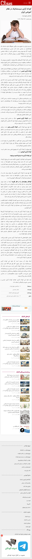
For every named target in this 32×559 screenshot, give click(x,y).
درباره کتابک (27, 517)
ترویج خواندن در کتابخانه (25, 450)
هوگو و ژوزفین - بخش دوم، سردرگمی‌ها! (13, 355)
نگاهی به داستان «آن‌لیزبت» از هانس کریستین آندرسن (12, 334)
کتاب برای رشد (27, 470)
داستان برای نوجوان (26, 507)
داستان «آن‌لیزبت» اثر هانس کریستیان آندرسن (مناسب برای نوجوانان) (12, 383)
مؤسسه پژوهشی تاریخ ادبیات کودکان (22, 534)
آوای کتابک (28, 527)
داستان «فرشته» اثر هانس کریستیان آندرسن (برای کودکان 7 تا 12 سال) (11, 362)
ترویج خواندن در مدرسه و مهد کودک (23, 457)
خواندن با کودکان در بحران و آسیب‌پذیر (22, 464)
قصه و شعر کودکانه (26, 497)
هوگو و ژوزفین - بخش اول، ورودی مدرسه (11, 396)
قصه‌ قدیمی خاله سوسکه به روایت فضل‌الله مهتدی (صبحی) (11, 411)
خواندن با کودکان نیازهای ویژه (24, 460)
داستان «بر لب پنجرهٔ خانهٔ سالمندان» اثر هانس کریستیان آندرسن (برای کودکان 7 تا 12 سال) (11, 376)
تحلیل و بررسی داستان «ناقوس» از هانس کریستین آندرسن (11, 320)
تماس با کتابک (27, 520)
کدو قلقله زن (16, 426)
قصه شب (28, 501)
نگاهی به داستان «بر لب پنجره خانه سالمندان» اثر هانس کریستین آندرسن (11, 348)
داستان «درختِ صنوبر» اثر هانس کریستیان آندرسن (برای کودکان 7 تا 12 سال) (11, 404)
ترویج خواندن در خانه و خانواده (24, 454)
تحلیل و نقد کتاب (26, 486)
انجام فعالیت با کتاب (26, 467)
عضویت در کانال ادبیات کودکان (16, 555)
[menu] (29, 3)
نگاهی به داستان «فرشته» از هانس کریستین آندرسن (11, 341)
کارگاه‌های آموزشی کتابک (25, 480)
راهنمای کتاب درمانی (26, 483)
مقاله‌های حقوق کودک (26, 16)
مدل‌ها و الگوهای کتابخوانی (24, 490)
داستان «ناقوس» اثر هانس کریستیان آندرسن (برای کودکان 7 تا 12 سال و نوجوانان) (11, 327)
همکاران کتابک (27, 523)
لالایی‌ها (28, 504)
